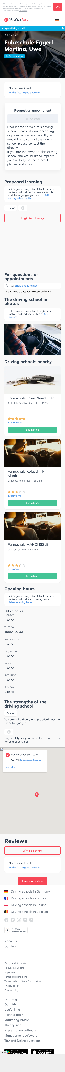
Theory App (12, 1025)
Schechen (12, 34)
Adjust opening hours (20, 602)
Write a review (32, 850)
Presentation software (20, 1030)
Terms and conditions (15, 976)
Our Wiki (10, 1004)
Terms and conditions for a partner (22, 981)
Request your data (14, 967)
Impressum (10, 972)
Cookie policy (23, 11)
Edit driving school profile (28, 197)
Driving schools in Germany (30, 891)
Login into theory (32, 218)
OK (57, 6)
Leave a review (32, 881)
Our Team (11, 946)
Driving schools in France (28, 898)
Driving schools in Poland (29, 905)
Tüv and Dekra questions (22, 1041)
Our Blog (10, 999)
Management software (20, 1035)
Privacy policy (11, 985)
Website (10, 767)
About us (10, 941)
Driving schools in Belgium (29, 912)
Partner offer (13, 1015)
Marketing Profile (16, 1020)
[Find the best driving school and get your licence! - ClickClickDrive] (16, 20)
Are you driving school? (13, 28)
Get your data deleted (16, 963)
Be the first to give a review (24, 92)
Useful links (12, 1009)
